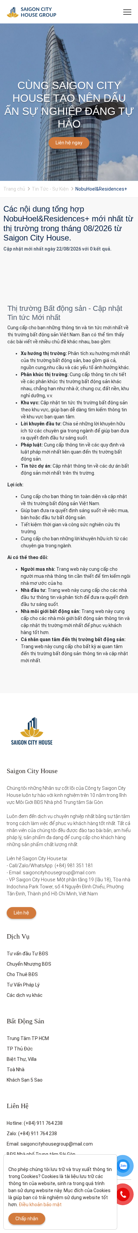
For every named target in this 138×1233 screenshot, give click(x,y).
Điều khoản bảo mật (40, 1204)
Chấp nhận (26, 1218)
